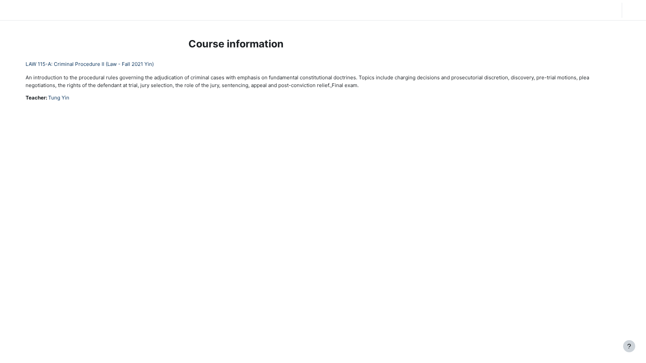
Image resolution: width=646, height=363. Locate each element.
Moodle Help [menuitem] (131, 10)
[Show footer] (629, 346)
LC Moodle (21, 10)
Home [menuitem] (55, 10)
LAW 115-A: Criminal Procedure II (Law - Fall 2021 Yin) (90, 64)
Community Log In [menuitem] (89, 10)
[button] (573, 10)
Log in (633, 10)
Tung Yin (58, 97)
